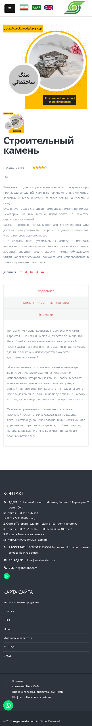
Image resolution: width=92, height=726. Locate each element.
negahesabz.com (26, 567)
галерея (9, 611)
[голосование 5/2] (36, 166)
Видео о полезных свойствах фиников (37, 691)
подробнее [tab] (46, 291)
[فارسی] (24, 7)
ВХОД (7, 655)
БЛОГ (7, 620)
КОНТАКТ (10, 647)
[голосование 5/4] (42, 166)
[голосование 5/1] (33, 166)
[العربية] (36, 7)
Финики (17, 681)
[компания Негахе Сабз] (74, 7)
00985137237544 (40, 547)
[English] (48, 7)
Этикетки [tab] (46, 314)
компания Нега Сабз (25, 686)
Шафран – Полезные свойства (32, 697)
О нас (7, 629)
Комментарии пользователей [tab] (46, 303)
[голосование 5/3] (39, 166)
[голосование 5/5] (45, 166)
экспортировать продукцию (22, 602)
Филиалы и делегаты (18, 638)
